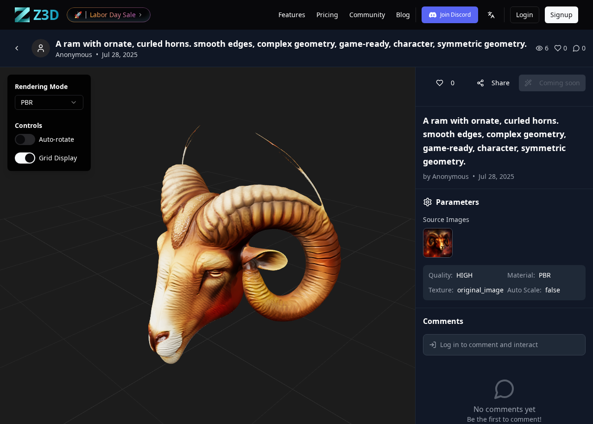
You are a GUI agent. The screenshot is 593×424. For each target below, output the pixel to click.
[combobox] (49, 102)
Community (367, 14)
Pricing (327, 14)
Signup (561, 14)
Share (501, 82)
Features (291, 14)
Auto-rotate (56, 139)
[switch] (25, 139)
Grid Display (58, 158)
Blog (403, 14)
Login (524, 14)
